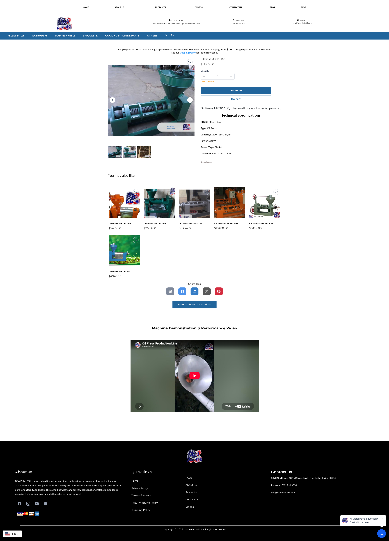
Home (135, 481)
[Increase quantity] (231, 76)
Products (191, 492)
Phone (274, 485)
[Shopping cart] (172, 35)
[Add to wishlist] (190, 62)
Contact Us (192, 499)
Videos (190, 506)
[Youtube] (37, 503)
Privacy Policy (139, 488)
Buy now (236, 98)
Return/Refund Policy (144, 502)
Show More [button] (206, 162)
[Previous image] (112, 100)
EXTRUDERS (40, 35)
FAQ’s (189, 477)
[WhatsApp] (45, 503)
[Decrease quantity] (204, 76)
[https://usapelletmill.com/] (99, 24)
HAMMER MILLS (65, 35)
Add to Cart (236, 90)
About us (191, 485)
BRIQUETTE (90, 35)
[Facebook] (19, 503)
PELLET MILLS (16, 35)
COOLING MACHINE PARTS (122, 35)
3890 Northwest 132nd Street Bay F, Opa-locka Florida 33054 (303, 477)
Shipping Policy (188, 52)
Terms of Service (141, 495)
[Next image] (190, 100)
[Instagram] (28, 503)
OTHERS (152, 35)
